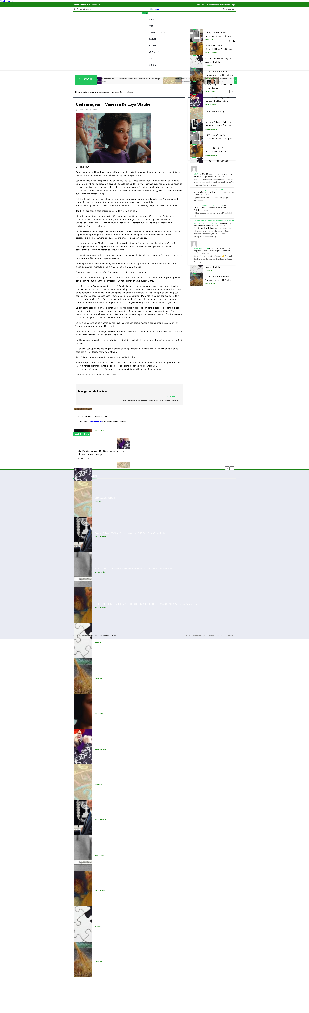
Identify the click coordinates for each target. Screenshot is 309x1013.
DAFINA (207, 65)
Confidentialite (199, 636)
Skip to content (6, 1)
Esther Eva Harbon (201, 248)
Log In (233, 5)
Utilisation (231, 636)
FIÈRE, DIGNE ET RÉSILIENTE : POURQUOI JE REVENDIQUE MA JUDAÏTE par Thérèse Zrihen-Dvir (146, 568)
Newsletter (200, 5)
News (151, 59)
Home (151, 19)
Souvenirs (209, 102)
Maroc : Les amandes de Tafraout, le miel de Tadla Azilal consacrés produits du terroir (136, 639)
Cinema (207, 78)
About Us (186, 636)
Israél (213, 26)
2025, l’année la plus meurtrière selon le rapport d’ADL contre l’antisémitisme (133, 533)
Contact (211, 636)
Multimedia (154, 52)
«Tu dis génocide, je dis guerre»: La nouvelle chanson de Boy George (217, 88)
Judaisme (213, 39)
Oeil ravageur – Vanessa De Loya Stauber (114, 675)
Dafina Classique (212, 5)
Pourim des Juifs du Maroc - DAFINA (208, 190)
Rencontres (225, 5)
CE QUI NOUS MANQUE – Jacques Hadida (116, 604)
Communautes (156, 32)
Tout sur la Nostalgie (121, 79)
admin (80, 110)
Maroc (213, 65)
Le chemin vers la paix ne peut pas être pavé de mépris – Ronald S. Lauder (213, 250)
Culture (152, 39)
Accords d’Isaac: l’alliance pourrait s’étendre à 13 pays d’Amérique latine (183, 79)
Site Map (221, 636)
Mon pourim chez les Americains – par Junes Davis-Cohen (214, 192)
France (207, 26)
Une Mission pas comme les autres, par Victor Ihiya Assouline (213, 175)
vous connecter (95, 421)
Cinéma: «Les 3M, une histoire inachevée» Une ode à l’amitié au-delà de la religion (213, 225)
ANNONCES (154, 65)
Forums (152, 46)
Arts (151, 26)
